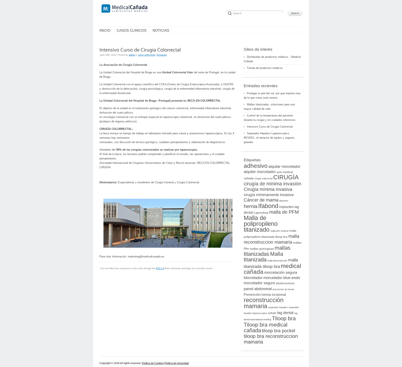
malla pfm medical (279, 231)
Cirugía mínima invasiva (268, 189)
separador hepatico (278, 307)
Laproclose (261, 212)
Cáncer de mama (261, 200)
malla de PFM (284, 212)
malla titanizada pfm (277, 260)
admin (132, 55)
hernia (250, 206)
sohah (272, 313)
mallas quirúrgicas (262, 248)
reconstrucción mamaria (263, 302)
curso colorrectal (146, 55)
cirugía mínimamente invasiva (269, 195)
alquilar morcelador (284, 166)
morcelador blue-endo (281, 277)
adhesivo (256, 166)
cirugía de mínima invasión (272, 183)
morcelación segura (280, 272)
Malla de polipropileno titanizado (261, 224)
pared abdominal (258, 289)
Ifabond (268, 206)
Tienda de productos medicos (265, 68)
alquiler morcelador (260, 171)
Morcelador (253, 277)
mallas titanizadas (267, 251)
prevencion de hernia (283, 289)
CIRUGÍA (286, 177)
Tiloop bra (284, 318)
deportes (283, 200)
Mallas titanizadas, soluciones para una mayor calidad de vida (269, 106)
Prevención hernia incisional (265, 294)
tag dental (285, 312)
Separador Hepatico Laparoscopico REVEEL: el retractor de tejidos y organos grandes (269, 138)
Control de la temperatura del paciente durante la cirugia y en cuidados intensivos (269, 117)
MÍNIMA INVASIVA (285, 283)
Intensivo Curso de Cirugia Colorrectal (270, 126)
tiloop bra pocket (278, 330)
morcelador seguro (259, 283)
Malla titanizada (263, 256)
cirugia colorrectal (263, 178)
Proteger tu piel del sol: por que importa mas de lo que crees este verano (272, 95)
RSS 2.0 (160, 268)
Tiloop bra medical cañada (265, 327)
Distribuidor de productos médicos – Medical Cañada (272, 59)
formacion (162, 55)
